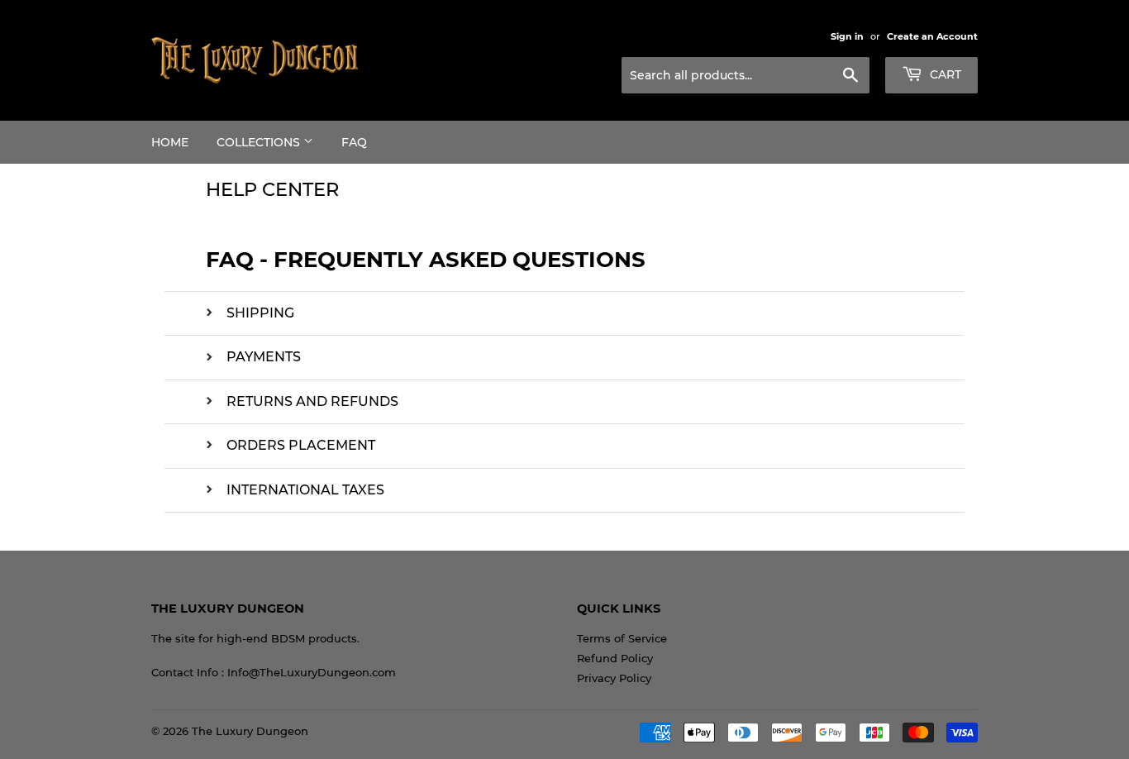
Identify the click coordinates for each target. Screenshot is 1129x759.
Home (169, 142)
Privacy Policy (614, 678)
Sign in (847, 36)
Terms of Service (622, 638)
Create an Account (932, 36)
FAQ (354, 142)
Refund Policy (615, 658)
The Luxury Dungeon (250, 731)
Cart (944, 74)
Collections (260, 142)
